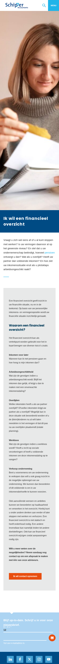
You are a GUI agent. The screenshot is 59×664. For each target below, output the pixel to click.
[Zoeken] (45, 5)
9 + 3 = (6, 627)
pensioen (50, 252)
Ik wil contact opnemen (25, 576)
